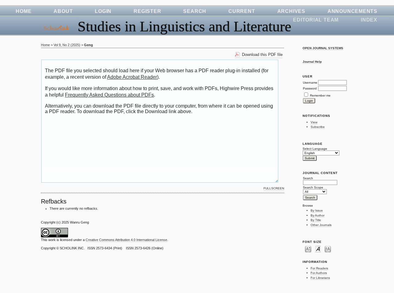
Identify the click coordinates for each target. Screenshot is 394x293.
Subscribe (318, 127)
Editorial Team (316, 19)
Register (147, 11)
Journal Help (312, 61)
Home (23, 11)
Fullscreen (273, 188)
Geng (88, 45)
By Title (316, 220)
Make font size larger (328, 248)
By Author (317, 215)
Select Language (315, 148)
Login (103, 11)
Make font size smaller (308, 248)
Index (369, 19)
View (314, 122)
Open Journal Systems (323, 48)
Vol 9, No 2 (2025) (67, 45)
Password (310, 88)
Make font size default (318, 248)
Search (194, 11)
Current (241, 11)
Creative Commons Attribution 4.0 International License (126, 240)
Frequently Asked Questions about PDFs (109, 94)
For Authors (319, 273)
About (63, 11)
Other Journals (321, 225)
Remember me (320, 95)
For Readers (319, 268)
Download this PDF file (262, 54)
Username (310, 82)
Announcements (352, 11)
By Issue (317, 210)
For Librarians (320, 277)
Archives (291, 11)
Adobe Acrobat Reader (132, 77)
